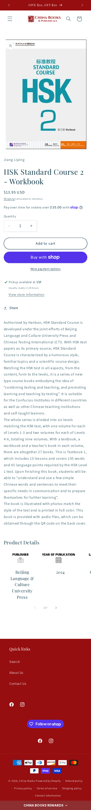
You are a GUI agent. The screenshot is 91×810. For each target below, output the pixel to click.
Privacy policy (23, 788)
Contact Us (17, 683)
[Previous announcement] (9, 5)
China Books (27, 781)
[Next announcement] (82, 5)
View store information (27, 294)
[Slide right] (56, 608)
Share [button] (13, 308)
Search (14, 661)
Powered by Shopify (48, 781)
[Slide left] (35, 608)
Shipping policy (71, 788)
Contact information (48, 796)
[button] (45, 805)
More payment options (46, 269)
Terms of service (47, 788)
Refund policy (74, 781)
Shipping (9, 199)
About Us (16, 672)
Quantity (10, 216)
